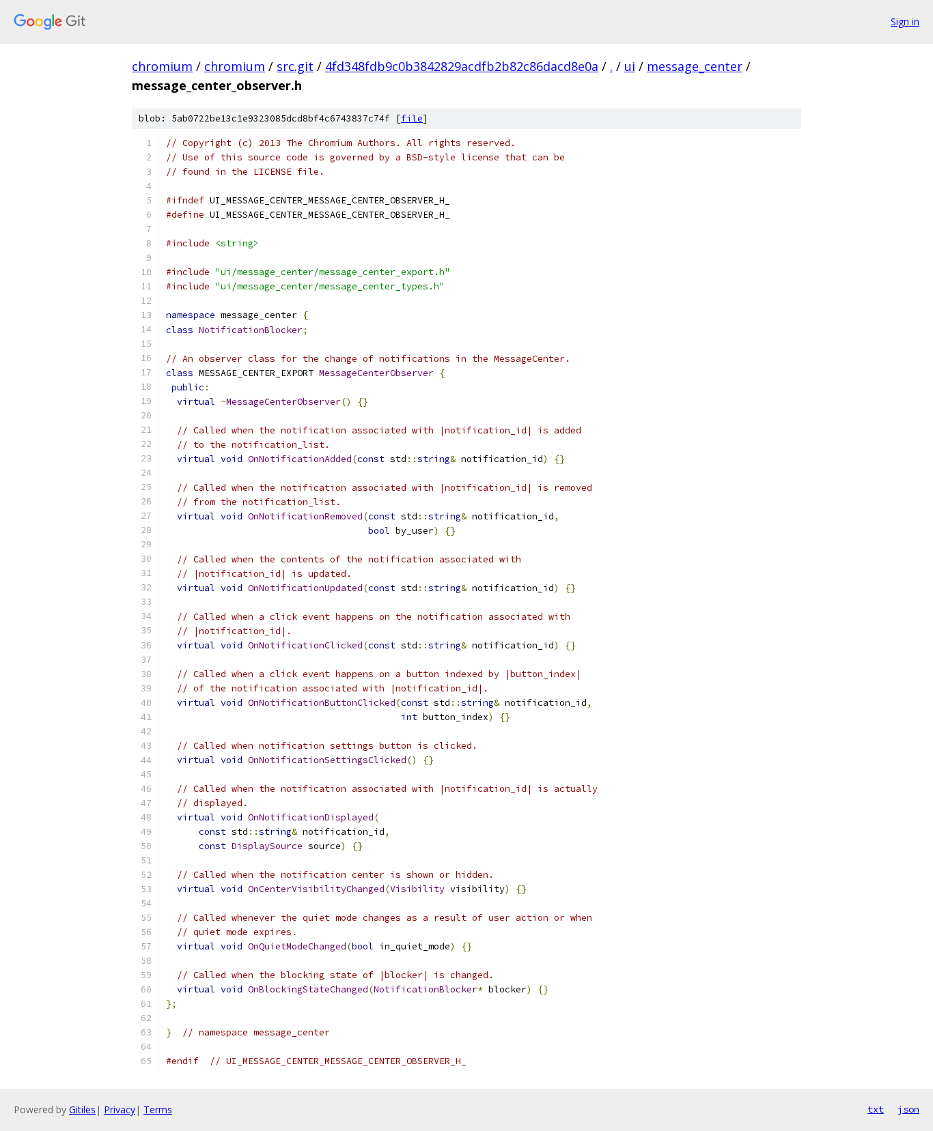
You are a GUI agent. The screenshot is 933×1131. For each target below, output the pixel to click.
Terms (157, 1109)
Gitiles (82, 1109)
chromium (162, 66)
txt (875, 1109)
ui (629, 66)
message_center (694, 66)
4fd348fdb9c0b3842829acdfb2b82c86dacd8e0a (461, 66)
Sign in (905, 21)
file (412, 118)
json (908, 1109)
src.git (295, 66)
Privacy (119, 1109)
